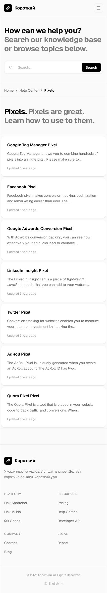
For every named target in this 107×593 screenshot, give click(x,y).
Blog (8, 552)
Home (9, 90)
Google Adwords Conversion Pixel (39, 228)
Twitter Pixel (18, 312)
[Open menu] (98, 7)
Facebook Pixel (22, 187)
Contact (10, 543)
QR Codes (12, 521)
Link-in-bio (12, 512)
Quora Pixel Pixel (23, 395)
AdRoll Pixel (18, 354)
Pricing (62, 503)
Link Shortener (15, 503)
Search (91, 67)
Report (62, 543)
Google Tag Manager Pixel (32, 145)
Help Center (29, 90)
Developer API (69, 521)
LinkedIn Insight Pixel (27, 270)
